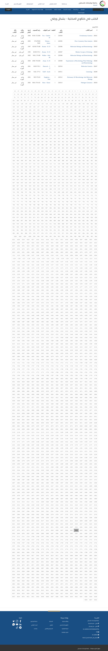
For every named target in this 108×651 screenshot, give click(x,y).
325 (42, 135)
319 (67, 135)
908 (63, 224)
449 (51, 154)
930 (59, 227)
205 (18, 116)
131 (63, 107)
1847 (23, 385)
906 (71, 224)
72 (28, 97)
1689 (90, 359)
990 (71, 236)
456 (22, 154)
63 (59, 97)
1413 (32, 309)
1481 (52, 322)
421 (79, 151)
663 (34, 186)
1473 (90, 322)
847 (55, 214)
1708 (85, 363)
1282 (57, 287)
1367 (81, 303)
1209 (61, 274)
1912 (57, 397)
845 (63, 214)
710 (14, 192)
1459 (71, 318)
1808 (37, 378)
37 (62, 94)
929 (63, 227)
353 (14, 138)
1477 (71, 322)
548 (75, 170)
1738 (28, 366)
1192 (57, 271)
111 (59, 104)
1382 (95, 306)
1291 (13, 287)
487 (67, 160)
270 (96, 129)
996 (46, 236)
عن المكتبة (75, 9)
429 (46, 151)
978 (34, 233)
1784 (66, 375)
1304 (37, 290)
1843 (42, 385)
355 (92, 141)
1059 (90, 249)
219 (46, 119)
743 (51, 198)
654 (71, 186)
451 (42, 154)
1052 (37, 246)
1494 (76, 325)
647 (14, 183)
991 (67, 236)
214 (67, 119)
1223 (81, 277)
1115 (81, 258)
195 (59, 116)
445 (67, 154)
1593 (32, 340)
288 (22, 129)
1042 (85, 246)
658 (55, 186)
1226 (66, 277)
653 (75, 186)
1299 (61, 290)
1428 (47, 312)
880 (92, 220)
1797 (90, 378)
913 (42, 224)
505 (79, 164)
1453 (13, 315)
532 (55, 167)
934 (42, 227)
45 (35, 94)
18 (42, 91)
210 (83, 119)
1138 (57, 262)
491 (51, 160)
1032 (47, 243)
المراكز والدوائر (30, 4)
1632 (18, 347)
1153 (71, 265)
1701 (32, 359)
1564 (85, 337)
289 (18, 129)
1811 (23, 378)
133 (55, 107)
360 (71, 141)
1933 (42, 401)
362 (63, 141)
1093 (13, 252)
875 (26, 217)
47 (28, 94)
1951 (42, 404)
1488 (18, 322)
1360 (28, 299)
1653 (90, 353)
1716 (47, 363)
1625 (52, 347)
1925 (81, 401)
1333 (71, 296)
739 (67, 198)
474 (34, 157)
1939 (13, 401)
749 (26, 198)
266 (26, 126)
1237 (13, 277)
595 (55, 176)
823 (67, 211)
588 (83, 176)
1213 (42, 274)
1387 (71, 306)
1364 (95, 303)
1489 (13, 322)
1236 (18, 277)
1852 (85, 388)
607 (92, 179)
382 (67, 145)
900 (96, 224)
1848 (18, 385)
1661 (52, 353)
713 (88, 195)
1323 (32, 293)
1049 (52, 246)
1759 (13, 369)
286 (30, 129)
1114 (86, 258)
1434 (18, 312)
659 (51, 186)
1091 (23, 252)
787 (42, 205)
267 (22, 126)
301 (55, 132)
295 (79, 132)
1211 (52, 274)
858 (96, 217)
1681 (42, 356)
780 (71, 205)
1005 (90, 239)
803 (63, 208)
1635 (90, 350)
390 (34, 145)
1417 (13, 309)
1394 (37, 306)
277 (67, 129)
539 (26, 167)
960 (22, 230)
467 (63, 157)
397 (92, 148)
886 (67, 220)
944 (88, 230)
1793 (23, 375)
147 (83, 110)
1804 (57, 378)
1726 (85, 366)
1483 (42, 322)
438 (96, 154)
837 (96, 214)
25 (18, 91)
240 (46, 122)
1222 (85, 277)
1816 (85, 382)
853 (30, 214)
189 (83, 116)
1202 (95, 274)
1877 (52, 391)
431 (38, 151)
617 (51, 179)
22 (28, 91)
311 (14, 132)
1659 (61, 353)
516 (34, 164)
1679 (52, 356)
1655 (81, 353)
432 (34, 151)
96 (31, 100)
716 (75, 195)
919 (18, 224)
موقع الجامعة (81, 13)
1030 (57, 243)
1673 (81, 356)
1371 (61, 303)
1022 (95, 243)
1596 (18, 340)
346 (42, 138)
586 (92, 176)
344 (51, 138)
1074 (18, 249)
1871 (81, 391)
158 (38, 110)
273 (83, 129)
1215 (32, 274)
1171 (71, 268)
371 (26, 141)
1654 (85, 353)
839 (88, 214)
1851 (90, 388)
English (8, 9)
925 (79, 227)
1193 (52, 271)
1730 (66, 366)
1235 (23, 277)
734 (88, 198)
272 (88, 129)
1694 (66, 359)
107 (75, 104)
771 (22, 201)
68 (42, 97)
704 (38, 192)
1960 (85, 407)
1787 (52, 375)
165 (96, 113)
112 (55, 104)
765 (46, 201)
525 (83, 167)
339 (71, 138)
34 (72, 94)
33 (76, 94)
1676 (66, 356)
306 (34, 132)
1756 (28, 369)
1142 (37, 262)
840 (83, 214)
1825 (42, 382)
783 (59, 205)
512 (51, 164)
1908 (76, 397)
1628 (37, 347)
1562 (95, 337)
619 (42, 179)
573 (59, 173)
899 (14, 220)
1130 (95, 262)
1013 (52, 239)
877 (18, 217)
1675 (71, 356)
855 (22, 214)
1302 (47, 290)
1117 (71, 258)
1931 (52, 401)
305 (38, 132)
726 (34, 195)
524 (88, 167)
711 (96, 195)
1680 (47, 356)
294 (83, 132)
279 (59, 129)
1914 (47, 397)
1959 (90, 407)
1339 (42, 296)
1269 (32, 284)
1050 (47, 246)
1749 (61, 369)
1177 (42, 268)
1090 (28, 252)
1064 (66, 249)
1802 (66, 378)
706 (30, 192)
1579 (13, 337)
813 (22, 208)
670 (92, 189)
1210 (57, 274)
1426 (57, 312)
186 (96, 116)
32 (79, 94)
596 (51, 176)
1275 (90, 287)
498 (22, 160)
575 (51, 173)
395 (14, 145)
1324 (28, 293)
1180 (28, 268)
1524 (18, 328)
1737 (32, 366)
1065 (61, 249)
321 (59, 135)
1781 (81, 375)
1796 (95, 378)
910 (55, 224)
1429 (42, 312)
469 (55, 157)
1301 (52, 290)
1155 (61, 265)
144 (96, 110)
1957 (13, 404)
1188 (76, 271)
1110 (18, 255)
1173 (61, 268)
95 (35, 100)
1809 (32, 378)
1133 (81, 262)
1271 (23, 284)
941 (14, 227)
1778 (95, 375)
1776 (18, 372)
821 (75, 211)
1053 (32, 246)
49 (21, 94)
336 (83, 138)
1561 (13, 334)
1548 (76, 334)
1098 (76, 255)
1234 (28, 277)
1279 (71, 287)
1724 (95, 366)
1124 (38, 258)
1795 (13, 375)
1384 (85, 306)
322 (55, 135)
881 (88, 220)
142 (18, 107)
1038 (18, 243)
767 (38, 201)
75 (18, 97)
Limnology (89, 72)
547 (79, 170)
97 (28, 100)
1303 (42, 290)
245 (26, 122)
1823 (52, 382)
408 (46, 148)
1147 (13, 262)
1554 (47, 334)
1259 (81, 284)
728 (26, 195)
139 (30, 107)
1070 (37, 249)
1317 (61, 293)
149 (75, 110)
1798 (85, 378)
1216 (28, 274)
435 (22, 151)
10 (69, 91)
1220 (95, 277)
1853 (81, 388)
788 (38, 205)
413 (26, 148)
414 (22, 148)
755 (88, 201)
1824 (47, 382)
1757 (23, 369)
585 (96, 176)
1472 (95, 322)
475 (30, 157)
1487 (23, 322)
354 (96, 141)
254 (75, 126)
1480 (57, 322)
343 (55, 138)
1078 (85, 252)
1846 (28, 385)
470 (51, 157)
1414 (28, 309)
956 (38, 230)
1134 (76, 262)
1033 (42, 243)
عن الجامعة (64, 4)
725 (38, 195)
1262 (66, 284)
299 (63, 132)
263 (38, 126)
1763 (81, 372)
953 (51, 230)
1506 (18, 325)
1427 (52, 312)
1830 (18, 382)
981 (22, 233)
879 (96, 220)
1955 (23, 404)
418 (92, 151)
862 (79, 217)
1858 (57, 388)
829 (42, 211)
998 (38, 236)
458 (14, 154)
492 (46, 160)
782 (63, 205)
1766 (66, 372)
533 (51, 167)
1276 (85, 287)
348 (34, 138)
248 (14, 122)
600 (34, 176)
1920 (18, 397)
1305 (32, 290)
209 (88, 119)
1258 (85, 284)
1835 (81, 385)
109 (67, 104)
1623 (61, 347)
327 (34, 135)
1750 (57, 369)
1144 (28, 262)
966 (83, 233)
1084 (57, 252)
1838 (66, 385)
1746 (76, 369)
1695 (61, 359)
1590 (47, 340)
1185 (90, 271)
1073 (23, 249)
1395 (32, 306)
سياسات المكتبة (67, 9)
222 (34, 119)
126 (83, 107)
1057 (13, 246)
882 (83, 220)
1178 (37, 268)
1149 (90, 265)
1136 (66, 262)
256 (67, 126)
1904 (95, 397)
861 (83, 217)
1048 (57, 246)
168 (83, 113)
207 (96, 119)
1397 (23, 306)
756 (83, 201)
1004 (95, 239)
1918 (28, 397)
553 (55, 170)
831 (34, 211)
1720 (28, 363)
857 (14, 214)
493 (42, 160)
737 (75, 198)
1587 (61, 340)
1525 (13, 328)
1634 (95, 350)
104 (88, 104)
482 (88, 160)
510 (59, 164)
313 (92, 135)
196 (55, 116)
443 (75, 154)
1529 (81, 331)
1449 (32, 315)
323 (51, 135)
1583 (81, 340)
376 (92, 145)
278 (63, 129)
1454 (95, 318)
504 (83, 164)
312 (96, 135)
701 (51, 192)
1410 (47, 309)
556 (42, 170)
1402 (85, 309)
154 (55, 110)
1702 (28, 359)
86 (65, 100)
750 (22, 198)
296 (75, 132)
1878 (47, 391)
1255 (13, 280)
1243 (71, 280)
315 (83, 135)
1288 (28, 287)
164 (14, 110)
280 (55, 129)
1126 (28, 258)
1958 (95, 407)
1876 (57, 391)
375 (96, 145)
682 (42, 189)
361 (67, 141)
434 (26, 151)
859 (92, 217)
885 (71, 220)
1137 (61, 262)
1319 (52, 293)
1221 (90, 277)
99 (21, 100)
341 (63, 138)
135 (46, 107)
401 (75, 148)
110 (63, 104)
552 (59, 170)
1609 (42, 344)
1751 (52, 369)
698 (63, 192)
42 (45, 94)
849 (46, 214)
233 (75, 122)
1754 (37, 369)
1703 (23, 359)
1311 (90, 293)
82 (79, 100)
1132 (85, 262)
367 (42, 141)
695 (75, 192)
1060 (85, 249)
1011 (61, 239)
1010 (66, 239)
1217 (23, 274)
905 (75, 224)
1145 (23, 262)
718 (67, 195)
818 (88, 211)
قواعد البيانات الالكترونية (37, 9)
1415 (23, 309)
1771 (42, 372)
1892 (66, 394)
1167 (90, 268)
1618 (85, 347)
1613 (23, 344)
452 (38, 154)
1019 (23, 239)
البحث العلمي (41, 4)
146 (88, 110)
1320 (47, 293)
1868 (95, 391)
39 (55, 94)
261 (46, 126)
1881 (32, 391)
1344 (18, 296)
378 (83, 145)
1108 (28, 255)
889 (55, 220)
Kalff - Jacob (46, 72)
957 (34, 230)
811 (30, 208)
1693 (71, 359)
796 (92, 208)
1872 (76, 391)
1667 (23, 353)
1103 (52, 255)
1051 (42, 246)
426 (59, 151)
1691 (81, 359)
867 (59, 217)
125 (88, 107)
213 (71, 119)
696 (71, 192)
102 (96, 104)
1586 (66, 340)
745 (42, 198)
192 (71, 116)
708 (22, 192)
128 (75, 107)
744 (46, 198)
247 (18, 122)
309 (22, 132)
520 (18, 164)
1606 (57, 344)
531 (59, 167)
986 (88, 236)
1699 (42, 359)
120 (22, 104)
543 (96, 170)
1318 (57, 293)
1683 (32, 356)
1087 (42, 252)
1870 (85, 391)
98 (25, 100)
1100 (66, 255)
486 (71, 160)
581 (26, 173)
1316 (66, 293)
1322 (37, 293)
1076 (95, 252)
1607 (52, 344)
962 (14, 230)
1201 (13, 271)
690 (96, 192)
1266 (47, 284)
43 (42, 94)
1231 (42, 277)
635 (63, 183)
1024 (85, 243)
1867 (13, 388)
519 (22, 164)
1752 (47, 369)
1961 (81, 407)
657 (59, 186)
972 (59, 233)
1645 (42, 350)
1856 (66, 388)
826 (55, 211)
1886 (95, 394)
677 (63, 189)
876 (22, 217)
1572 (47, 337)
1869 (90, 391)
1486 (28, 322)
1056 (18, 246)
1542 (18, 331)
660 (46, 186)
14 (55, 91)
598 (42, 176)
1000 (29, 236)
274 (79, 129)
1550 (66, 334)
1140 (47, 262)
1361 (23, 299)
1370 (66, 303)
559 (30, 170)
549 (71, 170)
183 (22, 113)
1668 (18, 353)
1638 (76, 350)
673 (79, 189)
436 (18, 151)
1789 (42, 375)
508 (67, 164)
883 (79, 220)
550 (67, 170)
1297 (71, 290)
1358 (37, 299)
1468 (28, 318)
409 (42, 148)
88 (59, 100)
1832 (95, 385)
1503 (32, 325)
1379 (23, 303)
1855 (71, 388)
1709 (81, 363)
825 (59, 211)
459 (96, 157)
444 (71, 154)
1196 (37, 271)
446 (63, 154)
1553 (52, 334)
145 (92, 110)
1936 (28, 401)
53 (93, 97)
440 (88, 154)
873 (34, 217)
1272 (18, 284)
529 (67, 167)
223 (30, 119)
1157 (52, 265)
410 (38, 148)
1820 (66, 382)
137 (38, 107)
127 (79, 107)
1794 (18, 375)
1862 (37, 388)
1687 (13, 356)
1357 (42, 299)
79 (89, 100)
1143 (32, 262)
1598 (95, 344)
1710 (76, 363)
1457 (81, 318)
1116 (76, 258)
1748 (66, 369)
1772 (37, 372)
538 (30, 167)
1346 (95, 299)
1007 (81, 239)
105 (83, 104)
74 (21, 97)
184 (18, 113)
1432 (28, 312)
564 (96, 173)
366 (46, 141)
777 (83, 205)
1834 (85, 385)
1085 (52, 252)
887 (63, 220)
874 (30, 217)
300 (59, 132)
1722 (18, 363)
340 (67, 138)
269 (14, 126)
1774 (28, 372)
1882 (28, 391)
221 (38, 119)
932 (51, 227)
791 (26, 205)
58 (76, 97)
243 (34, 122)
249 (96, 126)
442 (79, 154)
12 (62, 91)
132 (59, 107)
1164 (18, 265)
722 (51, 195)
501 (96, 164)
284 (38, 129)
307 (30, 132)
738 (71, 198)
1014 (47, 239)
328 (30, 135)
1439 (81, 315)
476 (26, 157)
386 (51, 145)
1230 (47, 277)
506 (75, 164)
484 (79, 160)
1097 (81, 255)
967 (79, 233)
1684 (28, 356)
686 (26, 189)
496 (30, 160)
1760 (95, 372)
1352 (66, 299)
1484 (37, 322)
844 (67, 214)
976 (42, 233)
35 (69, 94)
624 (22, 179)
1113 (90, 258)
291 (96, 132)
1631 (23, 347)
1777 (13, 372)
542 (14, 167)
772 (18, 201)
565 (92, 173)
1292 (95, 290)
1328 (95, 296)
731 (14, 195)
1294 (85, 290)
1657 (71, 353)
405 (59, 148)
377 (88, 145)
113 (51, 104)
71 (31, 97)
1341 (32, 296)
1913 (52, 397)
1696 (57, 359)
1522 (28, 328)
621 (34, 179)
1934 (37, 401)
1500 (47, 325)
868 (55, 217)
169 (79, 113)
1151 (81, 265)
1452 (18, 315)
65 (52, 97)
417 (96, 151)
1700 (37, 359)
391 (30, 145)
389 (38, 145)
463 (79, 157)
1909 (71, 397)
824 (63, 211)
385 (55, 145)
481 (92, 160)
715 (79, 195)
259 (55, 126)
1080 (76, 252)
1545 (90, 334)
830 (38, 211)
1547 (81, 334)
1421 (81, 312)
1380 (18, 303)
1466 (37, 318)
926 (75, 227)
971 (63, 233)
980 (26, 233)
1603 (71, 344)
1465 (42, 318)
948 (71, 230)
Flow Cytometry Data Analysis (83, 41)
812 (26, 208)
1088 (37, 252)
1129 (14, 258)
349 (30, 138)
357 (83, 141)
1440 (76, 315)
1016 (37, 239)
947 (75, 230)
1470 (18, 318)
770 (26, 201)
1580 (95, 340)
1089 (32, 252)
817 (92, 211)
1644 (47, 350)
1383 (90, 306)
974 (51, 233)
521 (14, 164)
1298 (66, 290)
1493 (81, 325)
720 (59, 195)
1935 (32, 401)
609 (83, 179)
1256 (95, 284)
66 (48, 97)
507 (71, 164)
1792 (28, 375)
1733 (52, 366)
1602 (76, 344)
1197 (32, 271)
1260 (76, 284)
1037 (23, 243)
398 (88, 148)
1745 (81, 369)
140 (26, 107)
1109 (23, 255)
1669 (13, 353)
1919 (23, 397)
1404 (76, 309)
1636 (85, 350)
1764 (76, 372)
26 (15, 91)
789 (34, 205)
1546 (85, 334)
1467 (32, 318)
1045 (71, 246)
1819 (71, 382)
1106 (37, 255)
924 (83, 227)
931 (55, 227)
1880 (37, 391)
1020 (18, 239)
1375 (42, 303)
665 (26, 186)
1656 (76, 353)
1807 (42, 378)
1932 (47, 401)
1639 (71, 350)
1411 (42, 309)
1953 (32, 404)
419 (88, 151)
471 (46, 157)
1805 (52, 378)
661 (42, 186)
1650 (18, 350)
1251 (32, 280)
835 (18, 211)
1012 (57, 239)
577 (42, 173)
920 (14, 224)
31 (82, 94)
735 (83, 198)
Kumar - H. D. (46, 46)
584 (14, 173)
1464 (47, 318)
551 (63, 170)
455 (26, 154)
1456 (85, 318)
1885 (13, 391)
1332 (76, 296)
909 (59, 224)
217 (55, 119)
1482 (47, 322)
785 (51, 205)
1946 (66, 404)
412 (30, 148)
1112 (95, 258)
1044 (76, 246)
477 (22, 157)
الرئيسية (82, 9)
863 (75, 217)
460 (92, 157)
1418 (95, 312)
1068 (47, 249)
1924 (85, 401)
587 (88, 176)
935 (38, 227)
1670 (95, 356)
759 (71, 201)
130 (67, 107)
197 (51, 116)
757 (79, 201)
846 (59, 214)
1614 (18, 344)
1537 (42, 331)
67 (45, 97)
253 (79, 126)
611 (75, 179)
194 (63, 116)
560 (26, 170)
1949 (52, 404)
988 (79, 236)
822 (71, 211)
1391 (52, 306)
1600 (85, 344)
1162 (28, 265)
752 (14, 198)
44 (38, 94)
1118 (67, 258)
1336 (57, 296)
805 (55, 208)
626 (14, 179)
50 (18, 94)
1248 (47, 280)
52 (96, 97)
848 (51, 214)
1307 (23, 290)
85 (69, 100)
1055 (23, 246)
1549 (71, 334)
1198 (28, 271)
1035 (32, 243)
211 (79, 119)
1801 (71, 378)
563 (14, 170)
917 (26, 224)
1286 (37, 287)
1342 (28, 296)
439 (92, 154)
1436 (95, 315)
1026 (76, 243)
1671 (90, 356)
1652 (95, 353)
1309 (13, 290)
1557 (32, 334)
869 (51, 217)
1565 (81, 337)
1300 (57, 290)
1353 (61, 299)
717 (71, 195)
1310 (95, 293)
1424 (66, 312)
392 (26, 145)
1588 (57, 340)
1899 (32, 394)
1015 (42, 239)
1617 (90, 347)
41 (48, 94)
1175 (52, 268)
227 (14, 119)
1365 (90, 303)
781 (67, 205)
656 (63, 186)
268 (18, 126)
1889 (81, 394)
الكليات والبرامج (53, 4)
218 (51, 119)
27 (96, 94)
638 (51, 183)
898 (18, 220)
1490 (95, 325)
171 (71, 113)
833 (26, 211)
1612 (28, 344)
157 (42, 110)
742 (55, 198)
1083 (61, 252)
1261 (71, 284)
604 (18, 176)
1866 (18, 388)
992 (63, 236)
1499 (52, 325)
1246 (57, 280)
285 (34, 129)
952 (55, 230)
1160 (37, 265)
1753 (42, 369)
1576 (28, 337)
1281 (61, 287)
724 (42, 195)
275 (75, 129)
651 (83, 186)
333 (96, 138)
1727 (81, 366)
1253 (23, 280)
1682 (37, 356)
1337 (52, 296)
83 (76, 100)
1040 (95, 246)
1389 (61, 306)
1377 (32, 303)
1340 (37, 296)
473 (38, 157)
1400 (95, 309)
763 (55, 201)
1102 (57, 255)
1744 (85, 369)
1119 (62, 258)
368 (38, 141)
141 (22, 107)
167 (88, 113)
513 (46, 164)
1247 (52, 280)
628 (92, 183)
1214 (37, 274)
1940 (95, 404)
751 (18, 198)
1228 (57, 277)
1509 (90, 328)
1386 (76, 306)
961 (18, 230)
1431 (32, 312)
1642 (57, 350)
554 (51, 170)
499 (18, 160)
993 (59, 236)
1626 (47, 347)
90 (52, 100)
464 (75, 157)
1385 (81, 306)
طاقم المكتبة (48, 9)
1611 (32, 344)
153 (59, 110)
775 (92, 205)
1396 (28, 306)
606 (96, 179)
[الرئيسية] (103, 3)
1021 (13, 239)
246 (22, 122)
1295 (81, 290)
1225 (71, 277)
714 (83, 195)
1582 (85, 340)
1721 (23, 363)
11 (66, 91)
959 (26, 230)
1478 (66, 322)
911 (51, 224)
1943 (81, 404)
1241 (81, 280)
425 (63, 151)
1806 (47, 378)
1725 (90, 366)
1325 (23, 293)
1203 (90, 274)
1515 (61, 328)
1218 (18, 274)
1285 (42, 287)
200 (38, 116)
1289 (23, 287)
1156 (57, 265)
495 (34, 160)
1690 (85, 359)
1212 (47, 274)
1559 (23, 334)
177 (46, 113)
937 (30, 227)
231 (83, 122)
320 (63, 135)
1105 (42, 255)
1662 (47, 353)
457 (18, 154)
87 (62, 100)
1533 (61, 331)
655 (67, 186)
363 (59, 141)
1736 (37, 366)
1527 (90, 331)
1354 (57, 299)
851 (38, 214)
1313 (81, 293)
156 (46, 110)
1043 (81, 246)
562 (18, 170)
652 (79, 186)
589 (79, 176)
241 (42, 122)
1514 (66, 328)
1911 (61, 397)
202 (30, 116)
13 (59, 91)
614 (63, 179)
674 (75, 189)
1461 (61, 318)
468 (59, 157)
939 (22, 227)
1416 (18, 309)
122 (14, 104)
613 (67, 179)
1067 (52, 249)
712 (92, 195)
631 (79, 183)
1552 (57, 334)
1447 (42, 315)
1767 (61, 372)
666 (22, 186)
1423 (71, 312)
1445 (52, 315)
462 (83, 157)
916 (30, 224)
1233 (32, 277)
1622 (66, 347)
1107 (32, 255)
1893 (61, 394)
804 (59, 208)
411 (34, 148)
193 (67, 116)
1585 (71, 340)
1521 (32, 328)
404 (63, 148)
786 (46, 205)
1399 (13, 306)
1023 (90, 243)
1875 (61, 391)
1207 (71, 274)
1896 (47, 394)
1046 (66, 246)
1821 (61, 382)
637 (55, 183)
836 (14, 211)
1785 (61, 375)
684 (34, 189)
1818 (76, 382)
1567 (71, 337)
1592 (37, 340)
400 (79, 148)
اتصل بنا (7, 4)
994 (55, 236)
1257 (90, 284)
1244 (66, 280)
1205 (81, 274)
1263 (61, 284)
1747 (71, 369)
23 (25, 91)
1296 (76, 290)
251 (88, 126)
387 (46, 145)
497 (26, 160)
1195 (42, 271)
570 (71, 173)
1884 (18, 391)
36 (65, 94)
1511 (81, 328)
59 (72, 97)
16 (49, 91)
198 (46, 116)
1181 (23, 268)
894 (34, 220)
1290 (18, 287)
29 (89, 94)
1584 (76, 340)
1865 (23, 388)
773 (14, 201)
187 (92, 116)
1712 (66, 363)
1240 (85, 280)
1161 (32, 265)
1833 (90, 385)
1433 (23, 312)
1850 (95, 388)
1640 (66, 350)
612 (71, 179)
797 (88, 208)
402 (71, 148)
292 (92, 132)
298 (67, 132)
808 (42, 208)
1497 (61, 325)
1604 (66, 344)
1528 (85, 331)
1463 (52, 318)
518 (26, 164)
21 (32, 91)
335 (88, 138)
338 (75, 138)
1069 (42, 249)
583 (18, 173)
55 (86, 97)
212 (75, 119)
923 (88, 227)
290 (14, 129)
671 (88, 189)
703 (42, 192)
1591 (42, 340)
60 (69, 97)
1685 (23, 356)
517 (30, 164)
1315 (71, 293)
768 (34, 201)
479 (14, 157)
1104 (47, 255)
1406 (66, 309)
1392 (47, 306)
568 (79, 173)
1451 (23, 315)
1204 (85, 274)
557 (38, 170)
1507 (13, 325)
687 (22, 189)
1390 (57, 306)
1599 (90, 344)
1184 (95, 271)
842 (75, 214)
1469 (23, 318)
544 (92, 170)
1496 (66, 325)
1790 (37, 375)
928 (67, 227)
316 (79, 135)
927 (71, 227)
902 (88, 224)
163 (18, 110)
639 (46, 183)
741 (59, 198)
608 (88, 179)
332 (14, 135)
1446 (47, 315)
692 (88, 192)
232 (79, 122)
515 (38, 164)
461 (88, 157)
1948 (57, 404)
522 (96, 167)
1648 (28, 350)
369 (34, 141)
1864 (28, 388)
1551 (61, 334)
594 (59, 176)
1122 (47, 258)
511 (55, 164)
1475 (81, 322)
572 (63, 173)
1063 (71, 249)
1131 (90, 262)
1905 (90, 397)
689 (14, 189)
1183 (13, 268)
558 (34, 170)
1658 (66, 353)
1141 (42, 262)
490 (55, 160)
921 (96, 227)
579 (34, 173)
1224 (76, 277)
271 (92, 129)
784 (55, 205)
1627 (42, 347)
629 (88, 183)
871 (42, 217)
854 (26, 214)
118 (30, 104)
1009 (71, 239)
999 (34, 236)
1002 (20, 236)
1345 (13, 296)
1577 (23, 337)
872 (38, 217)
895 (30, 220)
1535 (52, 331)
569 (75, 173)
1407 (61, 309)
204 (22, 116)
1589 (52, 340)
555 (46, 170)
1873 (71, 391)
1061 (81, 249)
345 (46, 138)
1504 (28, 325)
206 (14, 116)
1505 (23, 325)
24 (21, 91)
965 (88, 233)
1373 (52, 303)
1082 (66, 252)
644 (26, 183)
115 (42, 104)
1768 (57, 372)
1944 (76, 404)
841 (79, 214)
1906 (85, 397)
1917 (32, 397)
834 (22, 211)
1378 (28, 303)
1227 (61, 277)
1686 (18, 356)
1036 (28, 243)
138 (34, 107)
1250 (37, 280)
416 (14, 148)
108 (71, 104)
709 (18, 192)
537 (34, 167)
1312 (85, 293)
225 (22, 119)
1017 (32, 239)
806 (51, 208)
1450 (28, 315)
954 (46, 230)
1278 (76, 287)
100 (18, 100)
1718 (37, 363)
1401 (90, 309)
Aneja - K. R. (46, 61)
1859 (52, 388)
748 (30, 198)
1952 (37, 404)
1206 (76, 274)
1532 (66, 331)
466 (67, 157)
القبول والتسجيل (17, 4)
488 (63, 160)
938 (26, 227)
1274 (95, 287)
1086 (47, 252)
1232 (37, 277)
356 (88, 141)
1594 (28, 340)
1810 (28, 378)
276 (71, 129)
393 (22, 145)
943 (92, 230)
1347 (90, 299)
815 (14, 208)
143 (14, 107)
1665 (32, 353)
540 (22, 167)
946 (79, 230)
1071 (32, 249)
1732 (57, 366)
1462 (57, 318)
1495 (71, 325)
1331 (81, 296)
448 (55, 154)
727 (30, 195)
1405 (71, 309)
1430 (37, 312)
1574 (37, 337)
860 (88, 217)
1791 (32, 375)
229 (92, 122)
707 (26, 192)
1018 (28, 239)
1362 (18, 299)
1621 (71, 347)
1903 (13, 394)
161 (26, 110)
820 (79, 211)
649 (92, 186)
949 (67, 230)
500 (14, 160)
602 (26, 176)
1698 (47, 359)
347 (38, 138)
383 (63, 145)
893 (38, 220)
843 (71, 214)
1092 (18, 252)
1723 (13, 363)
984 (96, 236)
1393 (42, 306)
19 (38, 91)
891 (46, 220)
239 (51, 122)
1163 (23, 265)
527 (75, 167)
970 (67, 233)
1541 (23, 331)
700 (55, 192)
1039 (13, 243)
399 (83, 148)
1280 (66, 287)
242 (38, 122)
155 (51, 110)
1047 (61, 246)
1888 (85, 394)
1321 (42, 293)
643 (30, 183)
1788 (47, 375)
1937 (23, 401)
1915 (42, 397)
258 (59, 126)
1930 (57, 401)
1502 (37, 325)
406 (55, 148)
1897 (42, 394)
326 (38, 135)
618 (46, 179)
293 (88, 132)
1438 (85, 315)
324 (46, 135)
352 (18, 138)
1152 (76, 265)
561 (22, 170)
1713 (61, 363)
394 (18, 145)
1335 (61, 296)
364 (55, 141)
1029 (61, 243)
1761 (90, 372)
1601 (81, 344)
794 (14, 205)
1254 (18, 280)
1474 (85, 322)
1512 (76, 328)
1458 (76, 318)
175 (55, 113)
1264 (57, 284)
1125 (33, 258)
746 (38, 198)
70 (35, 97)
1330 (85, 296)
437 (14, 151)
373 (18, 141)
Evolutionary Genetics (86, 35)
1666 (28, 353)
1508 (95, 328)
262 (42, 126)
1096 (85, 255)
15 (52, 91)
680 (51, 189)
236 (63, 122)
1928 (66, 401)
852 (34, 214)
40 (52, 94)
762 (59, 201)
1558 (28, 334)
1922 (95, 401)
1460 (66, 318)
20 (35, 91)
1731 (61, 366)
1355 (52, 299)
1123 (43, 258)
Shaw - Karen (46, 82)
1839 (61, 385)
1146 (18, 262)
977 (38, 233)
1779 (90, 375)
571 (67, 173)
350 (26, 138)
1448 (37, 315)
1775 (23, 372)
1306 (28, 290)
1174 (57, 268)
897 (22, 220)
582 (22, 173)
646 (18, 183)
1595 (23, 340)
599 (38, 176)
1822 (57, 382)
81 (82, 100)
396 (96, 148)
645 (22, 183)
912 (46, 224)
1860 (47, 388)
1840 (57, 385)
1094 (95, 255)
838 (92, 214)
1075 (13, 249)
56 (82, 97)
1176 (47, 268)
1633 (13, 347)
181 (30, 113)
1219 (13, 274)
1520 (37, 328)
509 (63, 164)
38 (59, 94)
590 (75, 176)
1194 (47, 271)
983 (14, 233)
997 (42, 236)
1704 (18, 359)
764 (51, 201)
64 (55, 97)
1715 (52, 363)
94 (38, 100)
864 (71, 217)
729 (22, 195)
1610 (37, 344)
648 (96, 186)
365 (51, 141)
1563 (90, 337)
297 (71, 132)
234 (71, 122)
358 (79, 141)
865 (67, 217)
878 (14, 217)
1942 (85, 404)
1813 (13, 378)
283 (42, 129)
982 (18, 233)
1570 (57, 337)
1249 (42, 280)
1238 (95, 280)
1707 (90, 363)
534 (46, 167)
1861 (42, 388)
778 (79, 205)
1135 (71, 262)
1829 (23, 382)
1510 (85, 328)
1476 (76, 322)
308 (26, 132)
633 (71, 183)
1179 (32, 268)
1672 (85, 356)
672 (83, 189)
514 (42, 164)
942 (96, 230)
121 (18, 104)
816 (96, 211)
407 (51, 148)
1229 (52, 277)
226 (18, 119)
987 (83, 236)
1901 (23, 394)
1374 (47, 303)
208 (92, 119)
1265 (52, 284)
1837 (71, 385)
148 (79, 110)
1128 (19, 258)
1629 (32, 347)
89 (55, 100)
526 (79, 167)
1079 (81, 252)
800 (75, 208)
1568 (66, 337)
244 (30, 122)
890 (51, 220)
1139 (52, 262)
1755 (32, 369)
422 (75, 151)
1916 (37, 397)
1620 (76, 347)
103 (92, 104)
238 (55, 122)
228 (96, 122)
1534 (57, 331)
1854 (76, 388)
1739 (23, 366)
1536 (47, 331)
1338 (47, 296)
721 (55, 195)
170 (75, 113)
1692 (76, 359)
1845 (32, 385)
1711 (71, 363)
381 (71, 145)
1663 (42, 353)
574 (55, 173)
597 (46, 176)
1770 (47, 372)
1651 (13, 350)
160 (30, 110)
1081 (71, 252)
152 (63, 110)
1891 (71, 394)
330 (22, 135)
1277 (81, 287)
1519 (42, 328)
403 (67, 148)
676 (67, 189)
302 (51, 132)
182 (26, 113)
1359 (32, 299)
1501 (42, 325)
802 (67, 208)
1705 (13, 359)
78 (93, 100)
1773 (32, 372)
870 (46, 217)
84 (72, 100)
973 (55, 233)
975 (46, 233)
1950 (47, 404)
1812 (18, 378)
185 (14, 113)
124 (92, 107)
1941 (90, 404)
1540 (28, 331)
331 (18, 135)
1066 (57, 249)
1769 (52, 372)
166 (92, 113)
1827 (32, 382)
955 (42, 230)
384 (59, 145)
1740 (18, 366)
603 (22, 176)
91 (48, 100)
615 (59, 179)
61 (65, 97)
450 (46, 154)
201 (34, 116)
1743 (90, 369)
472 (42, 157)
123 (96, 107)
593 (63, 176)
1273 (13, 284)
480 (96, 160)
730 (18, 195)
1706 (95, 363)
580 (30, 173)
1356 (47, 299)
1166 (95, 268)
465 (71, 157)
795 (96, 208)
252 (83, 126)
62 (62, 97)
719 (63, 195)
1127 (23, 258)
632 (75, 183)
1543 (13, 331)
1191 (61, 271)
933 (46, 227)
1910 (66, 397)
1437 (90, 315)
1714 (57, 363)
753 (96, 201)
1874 (66, 391)
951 (59, 230)
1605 (61, 344)
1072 (28, 249)
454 (30, 154)
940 (18, 227)
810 (34, 208)
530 (63, 167)
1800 (76, 378)
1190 (66, 271)
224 (26, 119)
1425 (61, 312)
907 (67, 224)
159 (34, 110)
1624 (57, 347)
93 (42, 100)
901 (92, 224)
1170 (76, 268)
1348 (85, 299)
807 (46, 208)
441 (83, 154)
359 (75, 141)
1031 (52, 243)
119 (26, 104)
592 (67, 176)
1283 (52, 287)
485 (75, 160)
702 (46, 192)
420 (83, 151)
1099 (71, 255)
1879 (42, 391)
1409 (52, 309)
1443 (61, 315)
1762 (85, 372)
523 (92, 167)
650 (88, 186)
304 (42, 132)
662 (38, 186)
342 (59, 138)
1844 (37, 385)
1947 (61, 404)
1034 (37, 243)
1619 (81, 347)
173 (63, 113)
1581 (90, 340)
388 (42, 145)
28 (93, 94)
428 (51, 151)
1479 (61, 322)
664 (30, 186)
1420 (85, 312)
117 (34, 104)
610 (79, 179)
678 (59, 189)
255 (71, 126)
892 (42, 220)
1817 (81, 382)
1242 (76, 280)
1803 (61, 378)
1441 (71, 315)
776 (88, 205)
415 (18, 148)
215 (63, 119)
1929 (61, 401)
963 (96, 233)
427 (55, 151)
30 (86, 94)
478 (18, 157)
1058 (95, 249)
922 (92, 227)
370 (30, 141)
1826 (37, 382)
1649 (23, 350)
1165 (13, 265)
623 (26, 179)
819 (83, 211)
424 (67, 151)
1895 (52, 394)
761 (63, 201)
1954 (28, 404)
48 (25, 94)
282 (46, 129)
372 (22, 141)
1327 (13, 293)
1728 (76, 366)
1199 (23, 271)
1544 (95, 334)
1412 (37, 309)
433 (30, 151)
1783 (71, 375)
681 (46, 189)
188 (88, 116)
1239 (90, 280)
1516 (57, 328)
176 (51, 113)
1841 (52, 385)
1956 (18, 404)
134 (51, 107)
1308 (18, 290)
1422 (76, 312)
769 (30, 201)
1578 (18, 337)
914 (38, 224)
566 (88, 173)
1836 (76, 385)
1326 (18, 293)
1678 (57, 356)
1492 (85, 325)
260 (51, 126)
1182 (18, 268)
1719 (32, 363)
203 (26, 116)
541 (18, 167)
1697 (52, 359)
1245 (61, 280)
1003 (15, 236)
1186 (85, 271)
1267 (42, 284)
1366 (85, 303)
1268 (37, 284)
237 (59, 122)
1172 (66, 268)
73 (25, 97)
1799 (81, 378)
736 (79, 198)
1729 (71, 366)
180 (34, 113)
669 (96, 189)
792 (22, 205)
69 (38, 97)
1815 (90, 382)
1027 (71, 243)
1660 (57, 353)
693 (83, 192)
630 (83, 183)
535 (42, 167)
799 (79, 208)
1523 (23, 328)
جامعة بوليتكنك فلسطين (88, 3)
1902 (18, 394)
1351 (71, 299)
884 (75, 220)
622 (30, 179)
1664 (37, 353)
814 (18, 208)
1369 (71, 303)
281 (51, 129)
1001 (24, 236)
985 (92, 236)
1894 (57, 394)
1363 (13, 299)
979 (30, 233)
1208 (66, 274)
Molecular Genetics (86, 66)
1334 (66, 296)
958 (30, 230)
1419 (90, 312)
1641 (61, 350)
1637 (81, 350)
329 (26, 135)
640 (42, 183)
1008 (76, 239)
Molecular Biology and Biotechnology (81, 46)
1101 (61, 255)
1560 (18, 334)
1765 (71, 372)
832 (30, 211)
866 (63, 217)
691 (92, 192)
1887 (90, 394)
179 (38, 113)
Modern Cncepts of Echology (84, 52)
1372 (57, 303)
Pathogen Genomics (86, 82)
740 (63, 198)
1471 (13, 318)
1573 (42, 337)
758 (75, 201)
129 (71, 107)
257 (63, 126)
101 (13, 100)
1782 (76, 375)
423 (71, 151)
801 (71, 208)
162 (22, 110)
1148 (95, 265)
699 (59, 192)
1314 (76, 293)
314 (88, 135)
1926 (76, 401)
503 (88, 164)
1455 (90, 318)
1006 (85, 239)
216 (59, 119)
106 (79, 104)
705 (34, 192)
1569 (61, 337)
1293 (90, 290)
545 (88, 170)
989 (75, 236)
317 (75, 135)
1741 (13, 366)
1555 (42, 334)
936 (34, 227)
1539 (32, 331)
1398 (18, 306)
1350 (76, 299)
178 (42, 113)
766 (42, 201)
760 (67, 201)
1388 (66, 306)
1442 (66, 315)
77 (96, 100)
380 (75, 145)
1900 (28, 394)
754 (92, 201)
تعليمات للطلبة (57, 9)
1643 (52, 350)
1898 (37, 394)
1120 (57, 258)
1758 (18, 369)
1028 (66, 243)
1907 (81, 397)
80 (86, 100)
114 (47, 104)
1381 (13, 303)
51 (14, 94)
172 (67, 113)
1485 (32, 322)
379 (79, 145)
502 (92, 164)
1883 (23, 391)
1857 (61, 388)
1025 (81, 243)
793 (18, 205)
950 (63, 230)
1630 (28, 347)
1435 (13, 312)
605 (14, 176)
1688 (95, 359)
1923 (90, 401)
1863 (32, 388)
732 (96, 198)
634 (67, 183)
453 (34, 154)
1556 (37, 334)
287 (26, 129)
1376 (37, 303)
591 (71, 176)
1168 (85, 268)
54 (89, 97)
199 (42, 116)
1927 (71, 401)
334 (92, 138)
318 (71, 135)
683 (38, 189)
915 (34, 224)
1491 (90, 325)
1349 (81, 299)
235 (67, 122)
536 (38, 167)
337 (79, 138)
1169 (81, 268)
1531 (71, 331)
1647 (32, 350)
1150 (85, 265)
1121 (52, 258)
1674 (76, 356)
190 (79, 116)
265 (30, 126)
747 (34, 198)
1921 (13, 397)
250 (92, 126)
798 (83, 208)
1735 (42, 366)
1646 (37, 350)
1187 (81, 271)
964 (92, 233)
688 (18, 189)
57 (79, 97)
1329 (90, 296)
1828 (28, 382)
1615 (13, 344)
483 (83, 160)
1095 (90, 255)
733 (92, 198)
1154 (66, 265)
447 (59, 154)
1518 (47, 328)
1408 (57, 309)
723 (46, 195)
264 (34, 126)
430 (42, 151)
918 (22, 224)
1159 (42, 265)
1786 (57, 375)
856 (18, 214)
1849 (13, 385)
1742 (95, 369)
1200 (18, 271)
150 (71, 110)
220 (42, 119)
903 (83, 224)
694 (79, 192)
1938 (18, 401)
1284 (47, 287)
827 (51, 211)
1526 (95, 331)
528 (71, 167)
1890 (76, 394)
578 (38, 173)
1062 (76, 249)
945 (83, 230)
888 (59, 220)
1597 (13, 340)
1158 (47, 265)
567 (83, 173)
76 (14, 97)
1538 (37, 331)
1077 (90, 252)
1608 (47, 344)
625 (18, 179)
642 (34, 183)
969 (71, 233)
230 (88, 122)
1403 (81, 309)
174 (59, 113)
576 (46, 173)
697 (67, 192)
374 (14, 141)
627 (96, 183)
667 (18, 186)
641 (38, 183)
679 (55, 189)
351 (22, 138)
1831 (13, 382)
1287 (32, 287)
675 (71, 189)
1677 (61, 356)
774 (96, 205)
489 (59, 160)
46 (31, 94)
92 (45, 100)
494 (38, 160)
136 (42, 107)
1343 (23, 296)
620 (38, 179)
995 (51, 236)
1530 (76, 331)
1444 (57, 315)
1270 (28, 284)
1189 (71, 271)
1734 (47, 366)
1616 (95, 347)
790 (30, 205)
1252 (28, 280)
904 (79, 224)
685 (30, 189)
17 (45, 91)
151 (67, 110)
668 (14, 186)
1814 (95, 382)
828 (46, 211)
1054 (28, 246)
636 (59, 183)
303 (46, 132)
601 (30, 176)
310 (18, 132)
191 (75, 116)
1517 (52, 328)
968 (75, 233)
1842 (47, 385)
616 (55, 179)
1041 (90, 246)
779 (75, 205)
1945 (71, 404)
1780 (85, 375)
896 (26, 220)
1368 (76, 303)
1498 (57, 325)
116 (38, 104)
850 (42, 214)
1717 (42, 363)
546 (83, 170)
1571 (52, 337)
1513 (71, 328)
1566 (76, 337)
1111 (13, 255)
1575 (32, 337)
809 (38, 208)
